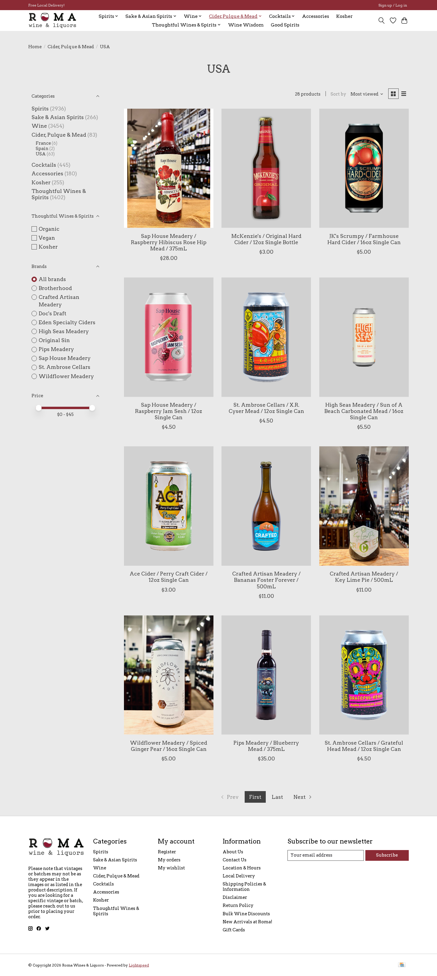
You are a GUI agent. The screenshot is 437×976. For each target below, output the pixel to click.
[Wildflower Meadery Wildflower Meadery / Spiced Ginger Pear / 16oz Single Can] (168, 675)
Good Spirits (285, 25)
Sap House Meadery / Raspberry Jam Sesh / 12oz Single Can (168, 411)
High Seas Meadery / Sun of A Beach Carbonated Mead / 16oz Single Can (363, 411)
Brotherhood (55, 288)
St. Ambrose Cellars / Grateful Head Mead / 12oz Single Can (364, 746)
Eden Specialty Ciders (67, 322)
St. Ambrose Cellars (64, 367)
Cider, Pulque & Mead (71, 46)
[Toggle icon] (381, 20)
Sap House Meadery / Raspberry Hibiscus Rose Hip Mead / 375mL (168, 242)
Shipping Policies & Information (244, 886)
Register (167, 852)
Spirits (40, 108)
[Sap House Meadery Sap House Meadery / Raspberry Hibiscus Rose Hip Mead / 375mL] (168, 168)
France (43, 143)
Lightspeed (139, 965)
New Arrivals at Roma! (247, 921)
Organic (49, 229)
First (255, 797)
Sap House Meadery (65, 358)
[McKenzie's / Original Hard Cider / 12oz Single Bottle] (266, 168)
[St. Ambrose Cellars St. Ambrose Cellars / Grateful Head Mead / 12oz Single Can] (364, 675)
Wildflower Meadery (66, 376)
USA (41, 154)
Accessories (315, 16)
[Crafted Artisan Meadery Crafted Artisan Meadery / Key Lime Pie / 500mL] (364, 505)
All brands (52, 279)
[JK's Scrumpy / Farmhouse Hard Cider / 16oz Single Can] (364, 168)
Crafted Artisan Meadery (59, 301)
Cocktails (44, 165)
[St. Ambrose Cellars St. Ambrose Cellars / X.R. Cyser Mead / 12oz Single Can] (266, 337)
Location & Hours (242, 868)
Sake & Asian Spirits (58, 117)
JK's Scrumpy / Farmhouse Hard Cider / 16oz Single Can (364, 239)
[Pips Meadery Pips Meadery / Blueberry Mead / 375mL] (266, 675)
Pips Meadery (56, 349)
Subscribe (387, 855)
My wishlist (171, 868)
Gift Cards (234, 930)
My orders (169, 860)
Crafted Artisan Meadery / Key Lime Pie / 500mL (364, 576)
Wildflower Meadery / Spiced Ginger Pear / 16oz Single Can (168, 746)
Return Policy (238, 905)
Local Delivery (239, 876)
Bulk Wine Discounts (246, 913)
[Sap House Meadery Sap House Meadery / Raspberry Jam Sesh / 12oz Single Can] (168, 337)
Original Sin (54, 340)
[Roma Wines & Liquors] (52, 20)
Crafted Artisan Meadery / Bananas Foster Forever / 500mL (266, 579)
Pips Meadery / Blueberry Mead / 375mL (266, 746)
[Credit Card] (401, 965)
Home (35, 46)
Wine (39, 126)
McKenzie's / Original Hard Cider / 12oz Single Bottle (266, 239)
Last (277, 797)
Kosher (344, 16)
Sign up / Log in (392, 5)
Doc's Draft (52, 313)
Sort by (338, 94)
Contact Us (234, 860)
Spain (42, 148)
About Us (233, 852)
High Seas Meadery (64, 331)
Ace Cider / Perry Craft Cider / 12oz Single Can (169, 576)
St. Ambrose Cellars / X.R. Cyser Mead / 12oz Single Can (266, 408)
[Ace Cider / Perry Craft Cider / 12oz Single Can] (168, 505)
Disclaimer (235, 897)
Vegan (47, 238)
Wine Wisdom (246, 25)
